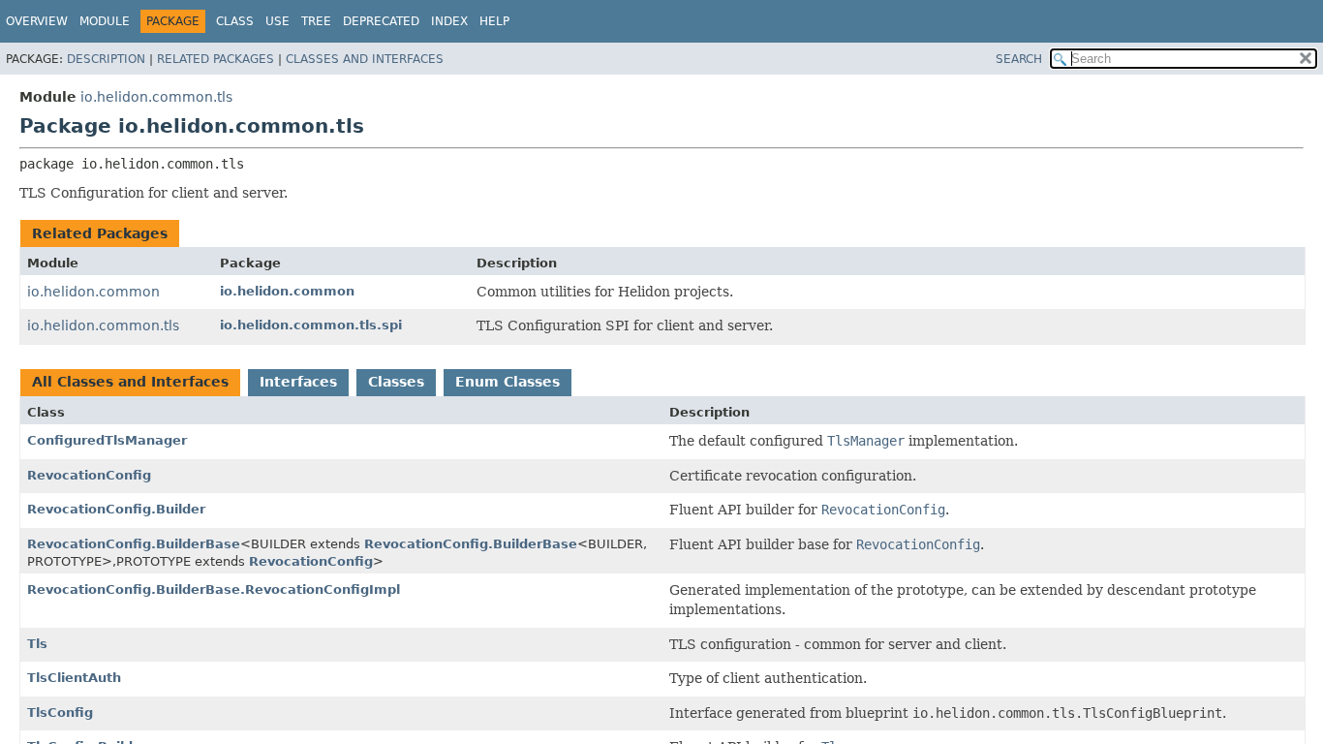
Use (277, 21)
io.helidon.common (93, 291)
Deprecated (381, 21)
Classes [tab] (396, 381)
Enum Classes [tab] (507, 381)
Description (106, 59)
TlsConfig (60, 712)
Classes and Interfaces (365, 59)
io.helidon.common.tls (156, 97)
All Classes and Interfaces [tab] (130, 381)
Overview (37, 21)
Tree (316, 21)
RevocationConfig (89, 475)
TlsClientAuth (74, 677)
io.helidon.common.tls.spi (311, 325)
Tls (37, 643)
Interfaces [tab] (298, 381)
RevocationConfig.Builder (116, 509)
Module (104, 21)
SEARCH (1019, 59)
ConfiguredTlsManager (107, 440)
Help (494, 21)
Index (449, 21)
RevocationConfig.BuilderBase (133, 544)
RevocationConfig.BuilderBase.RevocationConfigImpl (213, 589)
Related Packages (215, 59)
